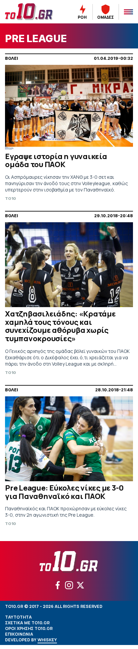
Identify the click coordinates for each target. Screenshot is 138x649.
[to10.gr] (30, 11)
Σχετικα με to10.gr (27, 623)
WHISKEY (47, 640)
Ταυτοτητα (18, 617)
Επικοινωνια (19, 634)
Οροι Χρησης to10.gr (29, 628)
